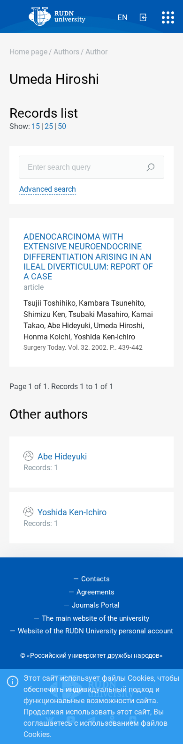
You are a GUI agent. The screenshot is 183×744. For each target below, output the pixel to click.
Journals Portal (96, 605)
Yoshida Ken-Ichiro (72, 512)
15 (35, 126)
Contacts (95, 579)
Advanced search (47, 189)
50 (62, 126)
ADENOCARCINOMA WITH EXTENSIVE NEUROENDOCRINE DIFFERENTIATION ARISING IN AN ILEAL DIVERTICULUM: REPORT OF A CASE (88, 256)
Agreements (95, 592)
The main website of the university (95, 618)
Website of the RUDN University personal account (95, 631)
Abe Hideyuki (62, 456)
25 (49, 126)
